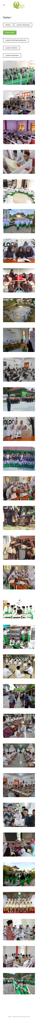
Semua (8, 25)
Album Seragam (23, 25)
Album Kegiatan (12, 55)
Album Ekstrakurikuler (15, 40)
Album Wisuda (11, 48)
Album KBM (9, 33)
